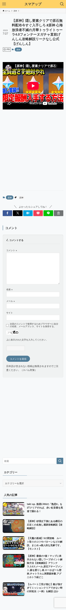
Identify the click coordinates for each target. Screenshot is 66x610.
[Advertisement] (33, 153)
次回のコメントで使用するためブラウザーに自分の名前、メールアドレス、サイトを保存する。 (34, 325)
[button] (7, 213)
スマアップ (33, 4)
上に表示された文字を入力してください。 (27, 339)
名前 (9, 289)
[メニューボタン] (4, 4)
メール (10, 301)
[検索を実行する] (60, 461)
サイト (9, 312)
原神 (18, 49)
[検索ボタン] (62, 4)
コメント (11, 250)
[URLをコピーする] (58, 213)
